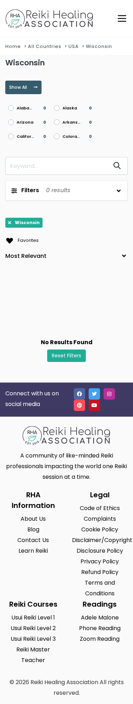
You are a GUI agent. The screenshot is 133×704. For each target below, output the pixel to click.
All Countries (44, 46)
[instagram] (109, 394)
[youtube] (94, 405)
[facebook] (79, 394)
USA (73, 46)
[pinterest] (79, 405)
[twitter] (94, 394)
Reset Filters (66, 355)
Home (13, 46)
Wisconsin (99, 46)
